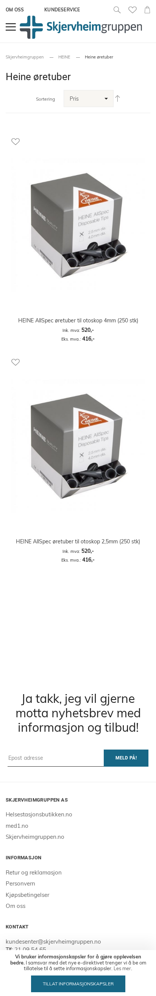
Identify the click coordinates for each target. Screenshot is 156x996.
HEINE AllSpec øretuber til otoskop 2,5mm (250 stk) (78, 541)
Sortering (45, 99)
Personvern (20, 883)
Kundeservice (62, 10)
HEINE (64, 57)
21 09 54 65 (30, 949)
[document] (78, 973)
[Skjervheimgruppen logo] (81, 27)
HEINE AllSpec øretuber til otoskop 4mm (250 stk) (78, 320)
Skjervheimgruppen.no (35, 836)
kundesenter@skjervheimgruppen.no (53, 941)
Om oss (15, 10)
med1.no (17, 825)
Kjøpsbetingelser (27, 894)
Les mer (122, 968)
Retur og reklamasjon (34, 872)
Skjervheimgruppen (25, 57)
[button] (78, 141)
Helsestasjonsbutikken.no (39, 814)
